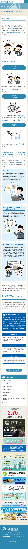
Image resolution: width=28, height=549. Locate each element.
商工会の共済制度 (7, 389)
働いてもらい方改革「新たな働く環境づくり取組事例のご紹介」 (14, 399)
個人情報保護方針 (14, 541)
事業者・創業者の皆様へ (9, 11)
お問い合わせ (6, 402)
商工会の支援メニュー (8, 386)
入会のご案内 (6, 383)
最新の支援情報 (6, 392)
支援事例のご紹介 (7, 395)
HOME (2, 11)
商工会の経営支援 (7, 380)
